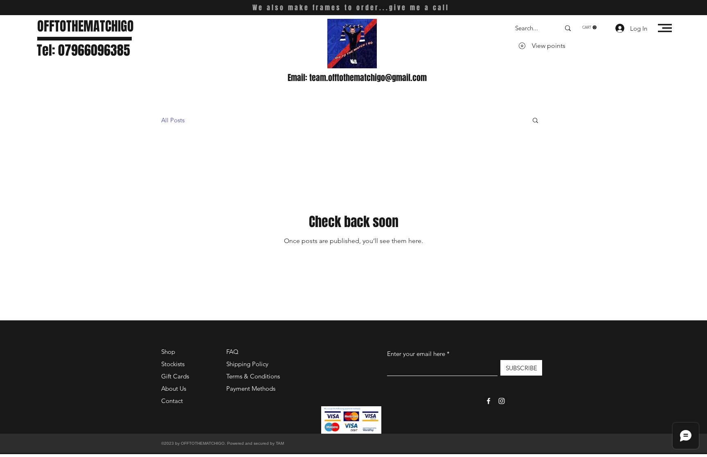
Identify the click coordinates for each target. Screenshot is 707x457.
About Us (173, 388)
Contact (172, 401)
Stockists (173, 364)
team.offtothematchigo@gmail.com (368, 78)
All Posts (173, 120)
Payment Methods (251, 388)
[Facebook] (488, 401)
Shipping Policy (247, 364)
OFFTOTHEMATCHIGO (85, 26)
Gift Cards (175, 376)
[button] (589, 27)
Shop (168, 352)
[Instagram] (502, 401)
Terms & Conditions (253, 376)
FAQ (232, 352)
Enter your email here (416, 354)
